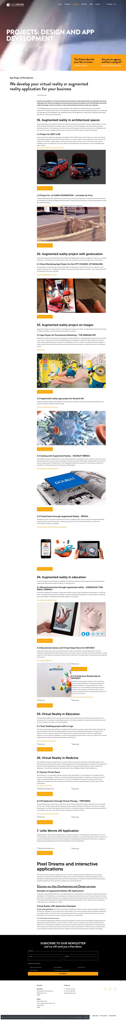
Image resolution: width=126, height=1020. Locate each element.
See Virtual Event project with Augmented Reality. (52, 527)
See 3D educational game (44, 660)
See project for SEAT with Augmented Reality (50, 147)
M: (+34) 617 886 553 (69, 991)
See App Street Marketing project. (47, 274)
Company (67, 4)
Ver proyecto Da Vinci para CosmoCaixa (49, 206)
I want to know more (45, 188)
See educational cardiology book (47, 600)
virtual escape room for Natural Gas (82, 697)
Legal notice (95, 1015)
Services (84, 4)
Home (60, 4)
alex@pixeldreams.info (70, 993)
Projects (76, 4)
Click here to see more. (80, 65)
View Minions (41, 349)
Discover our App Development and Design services (66, 886)
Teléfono (67, 956)
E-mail (30, 956)
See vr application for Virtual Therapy (48, 813)
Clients (97, 4)
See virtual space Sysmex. (44, 785)
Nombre (31, 951)
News (91, 4)
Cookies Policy (112, 1015)
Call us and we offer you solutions (111, 65)
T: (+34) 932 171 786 (69, 989)
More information (77, 1017)
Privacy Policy (103, 1015)
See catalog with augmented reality (47, 468)
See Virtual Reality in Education (46, 741)
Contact (109, 4)
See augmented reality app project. (47, 407)
